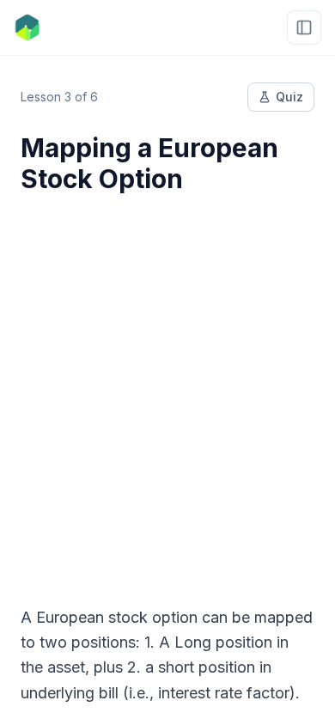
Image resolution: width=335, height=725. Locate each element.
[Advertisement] (167, 389)
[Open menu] (304, 27)
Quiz (289, 96)
